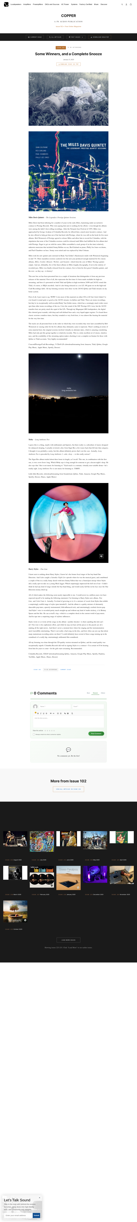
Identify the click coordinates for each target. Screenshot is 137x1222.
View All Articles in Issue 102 (68, 789)
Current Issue (36, 37)
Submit (36, 1215)
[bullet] (60, 713)
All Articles (56, 37)
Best (88, 693)
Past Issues (75, 37)
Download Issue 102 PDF (69, 64)
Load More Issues (68, 940)
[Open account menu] (126, 4)
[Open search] (122, 4)
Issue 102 (37, 669)
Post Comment (96, 733)
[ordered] (57, 713)
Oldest (103, 693)
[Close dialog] (39, 1197)
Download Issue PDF (101, 37)
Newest (95, 693)
